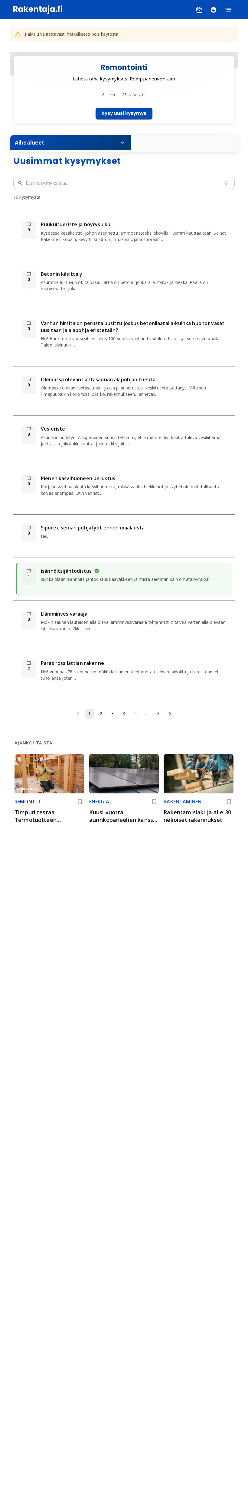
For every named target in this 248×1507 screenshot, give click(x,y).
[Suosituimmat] (213, 9)
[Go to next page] (170, 714)
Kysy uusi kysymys (124, 113)
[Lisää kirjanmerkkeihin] (79, 801)
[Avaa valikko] (228, 9)
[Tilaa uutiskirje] (199, 9)
